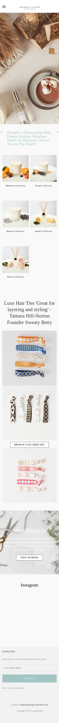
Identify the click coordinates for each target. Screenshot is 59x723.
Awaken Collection (43, 231)
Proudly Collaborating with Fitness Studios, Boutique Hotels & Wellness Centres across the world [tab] (29, 138)
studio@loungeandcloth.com (34, 704)
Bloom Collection (15, 277)
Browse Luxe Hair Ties (29, 445)
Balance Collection (16, 231)
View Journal (29, 557)
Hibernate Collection (15, 185)
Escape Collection (43, 185)
